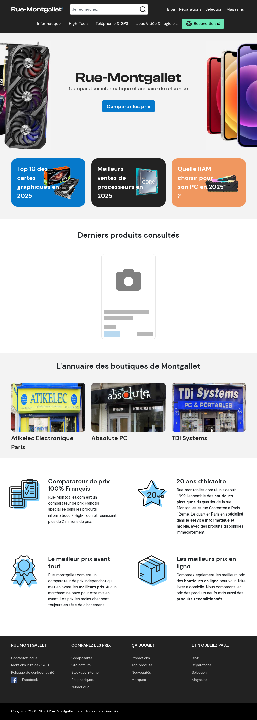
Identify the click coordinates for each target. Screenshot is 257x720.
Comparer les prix (128, 106)
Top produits (142, 665)
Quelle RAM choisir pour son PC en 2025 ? (201, 182)
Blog (171, 9)
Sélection (213, 9)
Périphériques (82, 679)
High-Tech (78, 23)
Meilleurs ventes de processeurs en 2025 (120, 182)
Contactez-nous (24, 658)
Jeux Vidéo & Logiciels (157, 23)
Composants (81, 658)
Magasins (235, 9)
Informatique (49, 23)
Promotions (141, 658)
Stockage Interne (85, 672)
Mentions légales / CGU (30, 665)
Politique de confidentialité (32, 672)
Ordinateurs (81, 665)
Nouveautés (141, 672)
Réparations (190, 9)
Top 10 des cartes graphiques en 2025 (38, 182)
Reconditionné (207, 23)
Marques (139, 679)
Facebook (29, 679)
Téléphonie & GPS (112, 23)
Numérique (80, 687)
